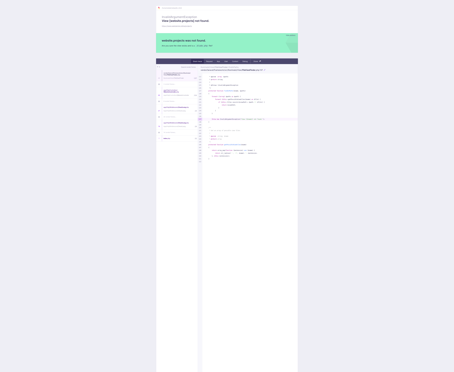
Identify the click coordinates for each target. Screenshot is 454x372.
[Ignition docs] (160, 8)
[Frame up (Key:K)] (157, 67)
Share (255, 61)
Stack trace (197, 61)
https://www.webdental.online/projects (177, 26)
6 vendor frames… (169, 101)
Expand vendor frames (188, 67)
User (226, 61)
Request (209, 61)
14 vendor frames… (170, 132)
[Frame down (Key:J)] (159, 67)
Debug (245, 61)
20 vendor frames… (170, 117)
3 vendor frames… (169, 84)
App (218, 61)
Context (235, 61)
